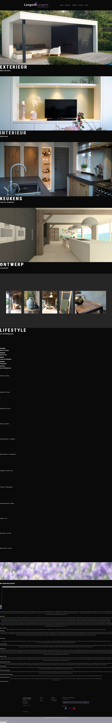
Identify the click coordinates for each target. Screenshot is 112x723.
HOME (62, 5)
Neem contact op (54, 699)
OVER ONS (81, 5)
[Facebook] (66, 708)
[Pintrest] (74, 708)
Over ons (41, 700)
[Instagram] (70, 708)
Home (41, 699)
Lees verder (65, 626)
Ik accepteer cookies (3, 722)
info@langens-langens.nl (27, 705)
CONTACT (86, 5)
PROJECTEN (67, 5)
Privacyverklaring (54, 700)
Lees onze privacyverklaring (4, 720)
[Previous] (0, 340)
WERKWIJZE (74, 5)
